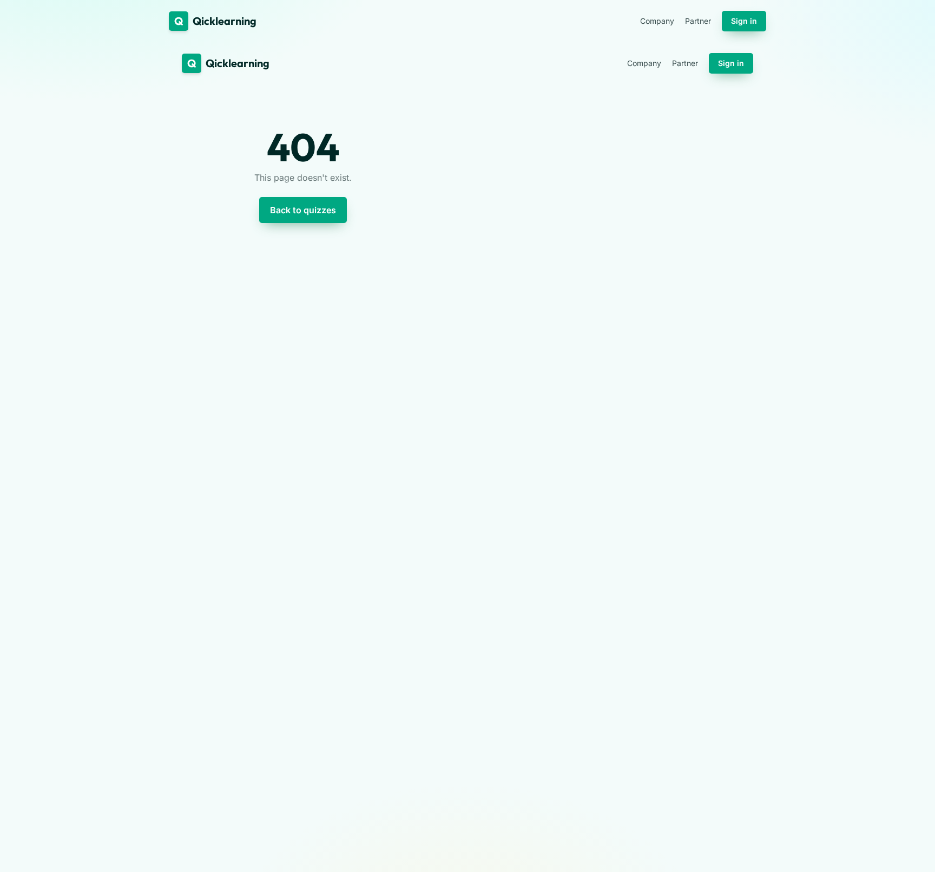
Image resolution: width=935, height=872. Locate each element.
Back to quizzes (303, 210)
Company (657, 20)
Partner (698, 20)
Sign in (744, 20)
